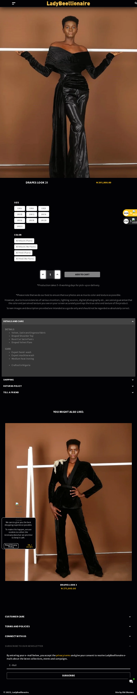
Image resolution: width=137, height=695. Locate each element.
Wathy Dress (96, 430)
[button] (14, 3)
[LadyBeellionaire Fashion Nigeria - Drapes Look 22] (68, 92)
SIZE (16, 202)
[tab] (68, 616)
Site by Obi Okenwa (124, 692)
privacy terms (63, 655)
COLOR (18, 235)
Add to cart (82, 274)
